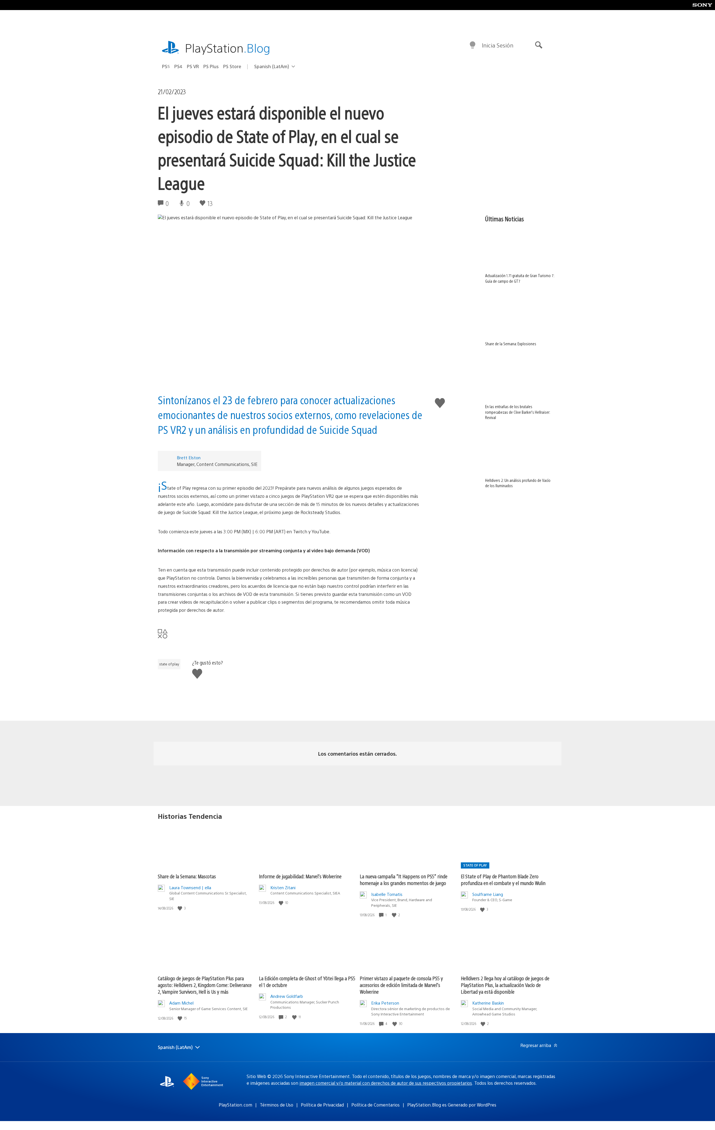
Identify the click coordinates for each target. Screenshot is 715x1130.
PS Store (232, 66)
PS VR (193, 66)
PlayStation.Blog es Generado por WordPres (451, 1105)
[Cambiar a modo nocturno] (472, 45)
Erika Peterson (385, 1002)
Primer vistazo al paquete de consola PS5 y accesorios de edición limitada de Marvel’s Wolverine (401, 985)
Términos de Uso (276, 1105)
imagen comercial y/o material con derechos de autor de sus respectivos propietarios (385, 1083)
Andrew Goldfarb (286, 996)
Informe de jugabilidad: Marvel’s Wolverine (300, 876)
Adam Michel (181, 1002)
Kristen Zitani (282, 887)
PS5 (166, 66)
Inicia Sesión (497, 45)
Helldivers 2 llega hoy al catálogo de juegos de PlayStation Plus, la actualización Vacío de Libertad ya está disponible (505, 985)
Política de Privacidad (322, 1105)
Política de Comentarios (375, 1105)
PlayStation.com (235, 1105)
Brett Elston (189, 457)
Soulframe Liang (487, 894)
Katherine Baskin (488, 1002)
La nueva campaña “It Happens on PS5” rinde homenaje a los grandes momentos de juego (403, 879)
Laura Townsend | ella (190, 887)
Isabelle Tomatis (386, 894)
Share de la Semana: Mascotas (187, 876)
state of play (169, 664)
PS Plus (211, 66)
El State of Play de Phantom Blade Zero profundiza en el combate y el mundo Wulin (503, 879)
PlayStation (227, 47)
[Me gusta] (180, 908)
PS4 (178, 66)
